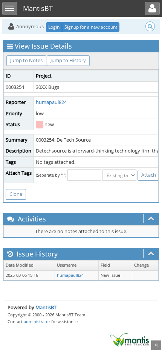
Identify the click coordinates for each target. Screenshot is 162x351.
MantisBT (46, 307)
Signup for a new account (90, 27)
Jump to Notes (26, 60)
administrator (37, 321)
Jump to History (68, 60)
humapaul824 (51, 102)
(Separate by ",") (51, 175)
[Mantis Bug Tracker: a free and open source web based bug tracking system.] (129, 339)
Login (54, 27)
